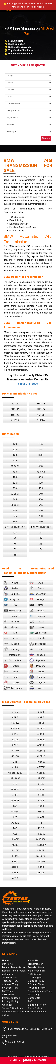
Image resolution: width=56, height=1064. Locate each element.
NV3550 (41, 739)
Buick (41, 588)
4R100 (15, 756)
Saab (15, 671)
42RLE (41, 745)
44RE (15, 872)
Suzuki (15, 682)
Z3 (15, 549)
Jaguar (15, 627)
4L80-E (41, 756)
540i (41, 494)
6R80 (41, 712)
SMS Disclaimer (37, 1011)
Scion (15, 677)
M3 (15, 532)
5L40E (41, 414)
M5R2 (15, 845)
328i (41, 460)
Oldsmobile (15, 660)
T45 (15, 828)
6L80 (41, 795)
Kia (15, 632)
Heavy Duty (15, 610)
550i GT (15, 505)
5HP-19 (15, 409)
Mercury (15, 649)
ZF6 (15, 817)
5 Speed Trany (36, 981)
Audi (41, 583)
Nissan (41, 655)
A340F (41, 872)
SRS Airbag (34, 974)
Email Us (12, 1035)
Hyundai (41, 616)
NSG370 (41, 856)
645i (41, 505)
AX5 (15, 833)
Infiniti (15, 621)
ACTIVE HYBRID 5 (41, 527)
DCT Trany (33, 994)
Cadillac (15, 594)
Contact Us (34, 998)
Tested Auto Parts (37, 1056)
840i (41, 521)
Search (46, 138)
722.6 (41, 828)
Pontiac (15, 666)
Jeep (41, 627)
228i (15, 449)
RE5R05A (41, 845)
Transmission (35, 964)
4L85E (15, 839)
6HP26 (41, 420)
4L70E (15, 739)
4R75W (41, 861)
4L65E (41, 789)
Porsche (41, 666)
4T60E (41, 850)
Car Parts (7, 964)
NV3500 (41, 761)
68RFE (41, 773)
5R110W (15, 778)
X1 (41, 532)
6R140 (15, 750)
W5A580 (41, 839)
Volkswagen (15, 688)
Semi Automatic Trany (40, 991)
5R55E (41, 778)
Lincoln (41, 638)
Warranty (7, 1004)
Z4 (41, 549)
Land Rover (41, 632)
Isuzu (41, 621)
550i (41, 499)
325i (15, 460)
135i (41, 444)
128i (15, 444)
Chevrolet (40, 594)
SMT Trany (8, 994)
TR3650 (15, 789)
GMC (41, 605)
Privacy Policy (10, 1001)
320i (15, 455)
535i (41, 488)
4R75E (41, 767)
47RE (15, 795)
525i (15, 482)
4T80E (15, 867)
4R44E (15, 856)
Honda (41, 610)
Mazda (15, 643)
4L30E (15, 403)
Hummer (15, 616)
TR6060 (41, 833)
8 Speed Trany (10, 987)
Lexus (15, 638)
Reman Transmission (14, 970)
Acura (15, 583)
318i (41, 449)
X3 (15, 538)
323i (41, 455)
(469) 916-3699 (28, 383)
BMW (15, 588)
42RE (41, 800)
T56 (15, 806)
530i (15, 488)
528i (41, 482)
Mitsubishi (15, 655)
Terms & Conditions (13, 1008)
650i (15, 510)
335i (15, 471)
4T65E (41, 723)
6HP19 (15, 420)
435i (41, 477)
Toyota (41, 682)
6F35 (41, 784)
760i (15, 521)
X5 (15, 543)
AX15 (15, 734)
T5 (40, 822)
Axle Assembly (36, 970)
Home (5, 960)
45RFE (41, 734)
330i (41, 466)
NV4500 (15, 728)
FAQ (30, 1001)
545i (15, 499)
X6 (41, 543)
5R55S (15, 811)
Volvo (41, 688)
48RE (41, 717)
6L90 (15, 767)
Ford (15, 605)
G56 (15, 761)
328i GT (15, 466)
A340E (15, 822)
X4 (41, 538)
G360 (41, 867)
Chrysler (15, 599)
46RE (15, 717)
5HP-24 (41, 409)
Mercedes (41, 643)
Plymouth (41, 660)
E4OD (15, 712)
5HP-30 (15, 414)
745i (15, 516)
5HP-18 (41, 403)
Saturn (41, 671)
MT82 (41, 811)
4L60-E (41, 750)
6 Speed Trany (10, 984)
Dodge (41, 599)
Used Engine (35, 977)
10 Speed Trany (37, 987)
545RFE (15, 800)
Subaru (41, 677)
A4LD (15, 861)
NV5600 (41, 728)
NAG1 (41, 806)
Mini (40, 649)
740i (41, 510)
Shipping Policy (37, 1004)
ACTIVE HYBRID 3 (15, 527)
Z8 (15, 555)
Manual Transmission (14, 967)
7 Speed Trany (36, 984)
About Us (33, 960)
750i (41, 516)
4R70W (15, 723)
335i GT (41, 471)
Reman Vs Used (11, 998)
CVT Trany (7, 991)
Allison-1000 (15, 773)
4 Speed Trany (10, 981)
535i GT (15, 494)
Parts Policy (35, 1008)
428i (15, 477)
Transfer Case (36, 967)
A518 (15, 878)
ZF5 (15, 784)
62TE (15, 745)
